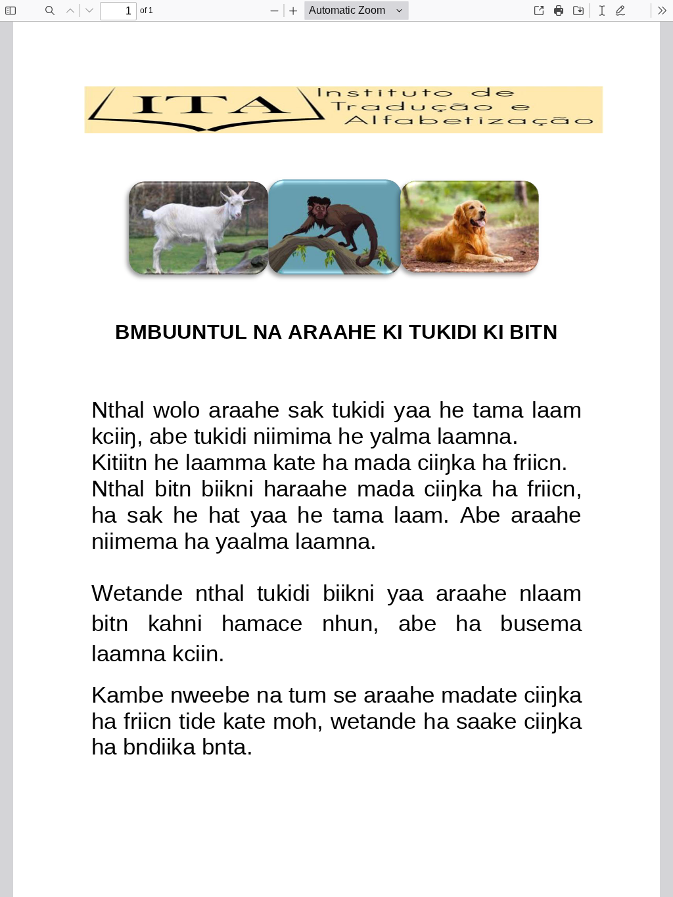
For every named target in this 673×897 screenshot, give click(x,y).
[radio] (602, 10)
